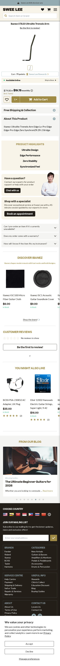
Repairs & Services (13, 591)
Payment (9, 582)
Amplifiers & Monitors (41, 557)
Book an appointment (20, 213)
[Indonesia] (25, 514)
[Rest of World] (50, 514)
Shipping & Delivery (13, 585)
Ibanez (8, 557)
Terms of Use (11, 610)
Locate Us (36, 607)
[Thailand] (38, 514)
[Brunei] (12, 514)
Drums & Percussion (40, 566)
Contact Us (36, 610)
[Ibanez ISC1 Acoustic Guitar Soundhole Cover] (42, 280)
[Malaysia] (6, 514)
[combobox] (30, 16)
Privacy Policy (11, 613)
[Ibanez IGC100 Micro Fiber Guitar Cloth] (15, 280)
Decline (29, 651)
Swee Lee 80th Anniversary (32, 3)
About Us (9, 607)
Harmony (9, 566)
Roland (8, 554)
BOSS (7, 560)
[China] (44, 514)
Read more (32, 491)
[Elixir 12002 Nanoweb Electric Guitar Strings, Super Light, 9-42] (42, 384)
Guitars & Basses (39, 554)
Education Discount (40, 585)
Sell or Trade (10, 588)
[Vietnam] (19, 514)
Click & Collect (38, 582)
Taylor (7, 563)
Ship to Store (49, 80)
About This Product (15, 118)
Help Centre (10, 579)
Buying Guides (38, 591)
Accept (29, 643)
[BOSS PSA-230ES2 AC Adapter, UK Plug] (15, 384)
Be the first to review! (30, 28)
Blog (33, 588)
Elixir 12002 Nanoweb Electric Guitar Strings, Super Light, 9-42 (41, 404)
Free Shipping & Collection (20, 110)
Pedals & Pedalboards (41, 560)
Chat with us (12, 190)
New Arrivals (37, 551)
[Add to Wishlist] (7, 99)
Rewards (35, 579)
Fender (8, 551)
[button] (30, 67)
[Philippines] (32, 514)
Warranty (9, 594)
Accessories (37, 563)
